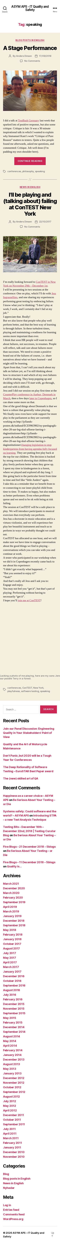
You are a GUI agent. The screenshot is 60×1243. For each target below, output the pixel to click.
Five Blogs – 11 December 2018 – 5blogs (29, 862)
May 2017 (9, 957)
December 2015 (13, 1004)
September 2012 (14, 1092)
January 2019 (12, 916)
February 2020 (13, 897)
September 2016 (14, 985)
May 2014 (9, 1041)
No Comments (32, 60)
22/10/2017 (45, 221)
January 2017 (12, 971)
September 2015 (14, 1013)
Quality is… (14, 866)
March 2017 (11, 967)
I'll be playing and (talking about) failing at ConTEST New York (30, 204)
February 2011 (12, 1142)
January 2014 (12, 1055)
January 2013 (12, 1073)
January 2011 (12, 1147)
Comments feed (14, 1214)
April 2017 (10, 962)
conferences (14, 171)
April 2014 (10, 1045)
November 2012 (13, 1082)
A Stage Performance (30, 48)
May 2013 (9, 1068)
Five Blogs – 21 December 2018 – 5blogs (29, 846)
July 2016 (9, 994)
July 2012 (9, 1101)
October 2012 (12, 1087)
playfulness (13, 691)
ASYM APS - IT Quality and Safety (30, 8)
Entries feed (11, 1209)
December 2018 (13, 920)
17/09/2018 (45, 55)
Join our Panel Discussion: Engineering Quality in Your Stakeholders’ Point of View (28, 733)
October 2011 (12, 1119)
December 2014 (13, 1027)
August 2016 (11, 990)
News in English (30, 187)
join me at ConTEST (29, 600)
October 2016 (12, 980)
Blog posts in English (30, 40)
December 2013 (13, 1059)
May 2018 (9, 930)
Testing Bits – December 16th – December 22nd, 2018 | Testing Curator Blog (29, 831)
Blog (6, 1174)
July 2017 (9, 953)
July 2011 (9, 1129)
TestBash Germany (28, 120)
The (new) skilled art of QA (20, 778)
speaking (40, 171)
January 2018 (12, 939)
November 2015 (13, 1008)
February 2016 (12, 999)
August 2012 (11, 1096)
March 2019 (11, 911)
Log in (7, 1205)
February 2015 (12, 1022)
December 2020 (14, 888)
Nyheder (9, 1187)
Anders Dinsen (24, 55)
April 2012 (10, 1110)
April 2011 (9, 1133)
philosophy (28, 171)
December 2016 (13, 976)
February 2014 (12, 1050)
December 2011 (13, 1115)
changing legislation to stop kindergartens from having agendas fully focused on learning (30, 448)
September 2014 (14, 1031)
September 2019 (14, 902)
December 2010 (14, 1152)
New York (38, 687)
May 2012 (9, 1105)
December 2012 (13, 1078)
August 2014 (11, 1036)
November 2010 (14, 1156)
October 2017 (12, 943)
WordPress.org (13, 1219)
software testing (30, 691)
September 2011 (14, 1124)
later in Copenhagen (40, 398)
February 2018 (12, 934)
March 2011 (10, 1138)
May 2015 (9, 1017)
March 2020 (11, 893)
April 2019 (10, 906)
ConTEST (27, 687)
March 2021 (11, 883)
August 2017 (11, 948)
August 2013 (11, 1064)
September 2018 (14, 925)
